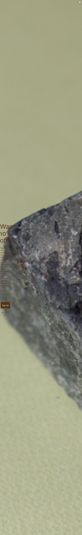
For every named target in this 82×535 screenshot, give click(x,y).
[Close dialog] (80, 2)
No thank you (5, 313)
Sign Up (5, 305)
